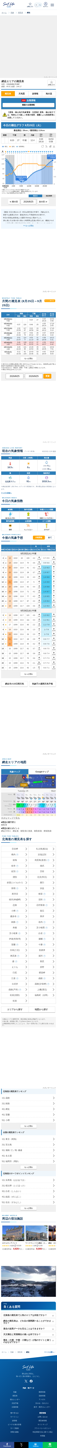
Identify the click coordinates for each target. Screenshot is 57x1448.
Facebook (7, 1446)
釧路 (13, 922)
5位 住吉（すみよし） (12, 1202)
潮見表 (20, 13)
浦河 (40, 956)
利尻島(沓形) (40, 860)
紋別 (13, 871)
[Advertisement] (28, 47)
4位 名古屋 (7, 1156)
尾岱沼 (15, 894)
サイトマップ (43, 1424)
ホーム (4, 13)
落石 (42, 911)
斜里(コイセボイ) (15, 882)
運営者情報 (42, 1421)
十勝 (40, 944)
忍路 (15, 905)
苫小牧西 (40, 927)
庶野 (42, 967)
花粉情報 (42, 1396)
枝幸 (13, 866)
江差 (13, 978)
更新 (47, 376)
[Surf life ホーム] (9, 4)
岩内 (40, 922)
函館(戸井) (13, 989)
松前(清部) (15, 995)
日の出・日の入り (42, 1403)
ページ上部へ (49, 1352)
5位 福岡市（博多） (11, 1161)
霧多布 (13, 916)
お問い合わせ (43, 1417)
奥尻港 (13, 956)
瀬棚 (40, 939)
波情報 (35, 93)
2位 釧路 (6, 1103)
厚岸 (42, 916)
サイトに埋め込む (49, 300)
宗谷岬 (15, 849)
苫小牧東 (13, 933)
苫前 (42, 871)
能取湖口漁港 (26, 831)
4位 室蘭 (6, 1114)
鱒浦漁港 (47, 831)
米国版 (42, 1436)
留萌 (13, 888)
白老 (40, 933)
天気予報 (15, 1403)
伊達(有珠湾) (15, 939)
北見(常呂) (42, 877)
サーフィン (14, 1417)
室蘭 (13, 944)
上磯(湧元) (42, 989)
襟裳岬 (42, 972)
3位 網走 (6, 1109)
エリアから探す (15, 1009)
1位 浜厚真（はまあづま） (14, 1180)
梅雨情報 (42, 1392)
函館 (40, 978)
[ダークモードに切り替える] (38, 5)
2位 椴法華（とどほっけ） (14, 1185)
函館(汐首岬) (40, 984)
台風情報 (15, 1407)
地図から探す (41, 1009)
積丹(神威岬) (15, 899)
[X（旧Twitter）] (26, 1381)
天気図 (22, 93)
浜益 (42, 888)
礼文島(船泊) (42, 849)
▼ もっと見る (28, 226)
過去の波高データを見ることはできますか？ (24, 1328)
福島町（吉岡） (42, 995)
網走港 (16, 831)
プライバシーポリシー (42, 1428)
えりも (15, 967)
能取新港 (38, 831)
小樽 (13, 911)
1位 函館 (6, 1098)
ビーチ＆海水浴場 (14, 1424)
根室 (40, 894)
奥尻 (42, 961)
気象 (12, 13)
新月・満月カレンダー (42, 1407)
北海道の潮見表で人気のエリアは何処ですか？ (25, 1315)
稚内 (13, 854)
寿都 (15, 927)
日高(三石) (15, 950)
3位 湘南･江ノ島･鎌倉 (12, 1150)
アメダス (42, 1399)
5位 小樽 (6, 1120)
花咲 (40, 899)
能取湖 (4, 825)
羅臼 (42, 882)
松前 (15, 1001)
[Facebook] (31, 1381)
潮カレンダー (15, 1399)
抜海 (15, 860)
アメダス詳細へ (6, 493)
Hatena (35, 1446)
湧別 (15, 877)
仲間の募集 (14, 1432)
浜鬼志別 (42, 854)
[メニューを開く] (52, 5)
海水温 (49, 93)
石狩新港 (40, 905)
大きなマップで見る (10, 818)
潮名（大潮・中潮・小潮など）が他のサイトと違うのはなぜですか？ (27, 1341)
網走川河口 (6, 831)
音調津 (42, 950)
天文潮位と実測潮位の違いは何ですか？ (22, 1334)
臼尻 (15, 972)
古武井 (15, 984)
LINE (50, 1446)
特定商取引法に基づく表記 (43, 1432)
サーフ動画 (14, 1428)
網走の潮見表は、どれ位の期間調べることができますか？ (27, 1322)
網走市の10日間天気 (14, 684)
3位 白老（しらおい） (12, 1191)
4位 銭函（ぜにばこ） (12, 1197)
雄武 (42, 866)
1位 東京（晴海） (10, 1139)
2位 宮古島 (7, 1144)
